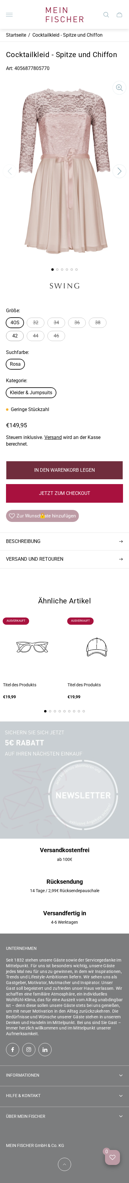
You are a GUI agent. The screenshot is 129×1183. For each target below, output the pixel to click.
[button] (52, 269)
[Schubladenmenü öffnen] (9, 14)
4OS (15, 322)
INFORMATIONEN (22, 1075)
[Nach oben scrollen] (64, 1164)
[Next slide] (119, 171)
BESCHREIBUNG (23, 541)
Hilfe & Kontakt (23, 1095)
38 (97, 322)
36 (77, 322)
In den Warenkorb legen (64, 470)
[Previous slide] (9, 171)
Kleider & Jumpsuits (31, 392)
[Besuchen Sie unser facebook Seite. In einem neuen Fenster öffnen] (12, 1049)
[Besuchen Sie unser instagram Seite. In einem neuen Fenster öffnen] (28, 1049)
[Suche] (106, 14)
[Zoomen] (119, 87)
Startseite (16, 35)
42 (15, 336)
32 (35, 322)
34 (56, 322)
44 (35, 336)
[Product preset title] (32, 647)
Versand (53, 437)
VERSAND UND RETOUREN (34, 559)
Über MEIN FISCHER (25, 1116)
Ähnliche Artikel (64, 601)
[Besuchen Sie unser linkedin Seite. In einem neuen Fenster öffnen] (45, 1049)
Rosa (15, 364)
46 (56, 336)
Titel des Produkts (19, 684)
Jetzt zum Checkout (64, 493)
